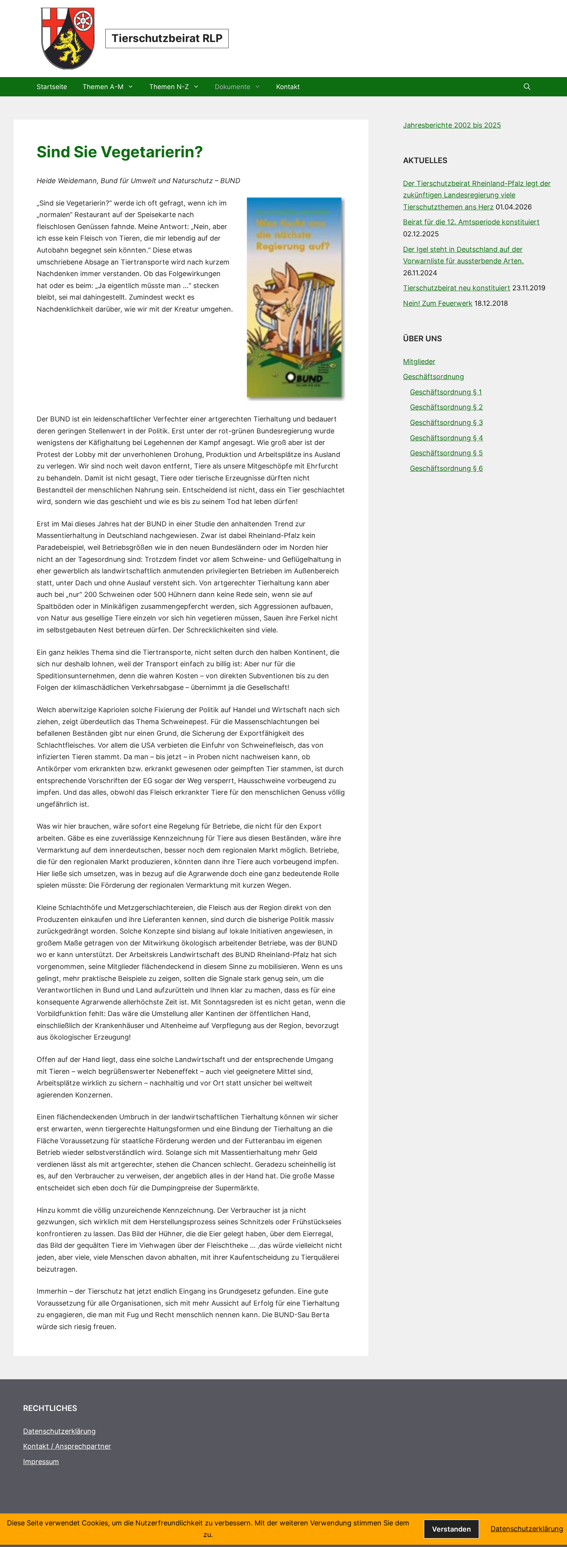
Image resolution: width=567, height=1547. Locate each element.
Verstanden (451, 1529)
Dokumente (232, 87)
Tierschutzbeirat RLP (167, 38)
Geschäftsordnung (433, 376)
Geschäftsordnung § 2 (446, 407)
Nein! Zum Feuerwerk (437, 303)
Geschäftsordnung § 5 (446, 453)
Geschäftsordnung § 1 (446, 392)
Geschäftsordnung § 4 (446, 438)
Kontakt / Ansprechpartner (67, 1446)
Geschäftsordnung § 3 (446, 422)
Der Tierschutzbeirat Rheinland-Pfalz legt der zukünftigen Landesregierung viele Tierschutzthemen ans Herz (477, 195)
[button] (527, 86)
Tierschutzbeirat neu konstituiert (456, 288)
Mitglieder (419, 361)
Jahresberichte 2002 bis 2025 (452, 125)
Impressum (41, 1462)
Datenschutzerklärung (59, 1431)
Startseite (52, 87)
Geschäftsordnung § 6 (446, 468)
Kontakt (288, 87)
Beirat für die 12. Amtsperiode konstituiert (471, 222)
